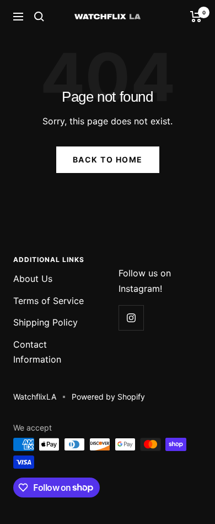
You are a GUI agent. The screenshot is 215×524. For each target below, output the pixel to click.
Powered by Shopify (108, 396)
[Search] (39, 17)
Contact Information (37, 352)
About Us (32, 278)
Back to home (108, 159)
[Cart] (196, 16)
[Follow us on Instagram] (131, 317)
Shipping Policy (45, 322)
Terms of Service (48, 300)
